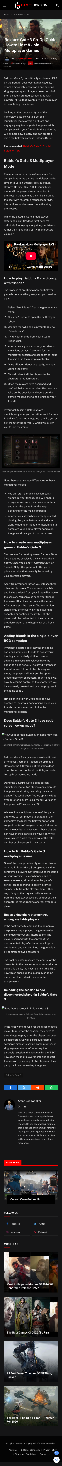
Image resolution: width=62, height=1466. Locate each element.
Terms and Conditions (25, 1454)
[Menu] (5, 5)
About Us (13, 1450)
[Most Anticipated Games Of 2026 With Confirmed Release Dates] (31, 1272)
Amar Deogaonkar (23, 59)
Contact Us (45, 1454)
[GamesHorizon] (31, 5)
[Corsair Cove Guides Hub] (31, 1185)
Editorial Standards (30, 1450)
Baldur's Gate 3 (13, 1075)
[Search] (57, 5)
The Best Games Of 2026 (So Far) (28, 1332)
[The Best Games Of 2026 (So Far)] (31, 1317)
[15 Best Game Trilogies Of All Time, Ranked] (31, 1361)
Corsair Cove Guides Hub (26, 1199)
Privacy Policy (50, 1450)
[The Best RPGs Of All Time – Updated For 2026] (31, 1406)
